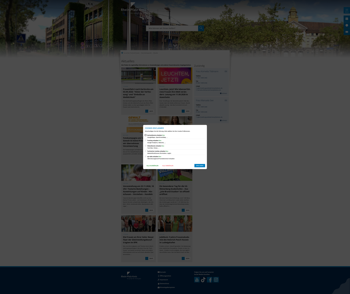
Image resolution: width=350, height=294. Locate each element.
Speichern (199, 166)
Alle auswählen (152, 166)
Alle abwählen (167, 166)
